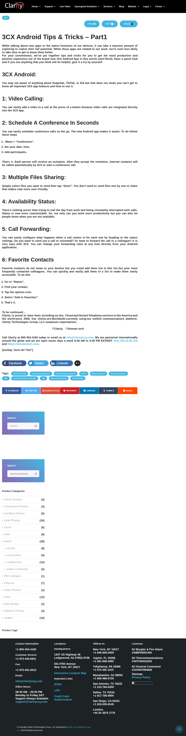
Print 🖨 (91, 24)
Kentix (8, 541)
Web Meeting (77, 378)
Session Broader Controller (24, 378)
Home (35, 6)
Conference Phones (16, 506)
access (11, 548)
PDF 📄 (110, 24)
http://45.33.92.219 (126, 340)
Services (107, 6)
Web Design (11, 603)
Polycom (9, 582)
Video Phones (12, 589)
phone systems (98, 374)
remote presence (118, 374)
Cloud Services (13, 499)
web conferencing (59, 378)
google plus (52, 391)
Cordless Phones (14, 513)
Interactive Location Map (70, 673)
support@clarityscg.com (31, 701)
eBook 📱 (128, 24)
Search (36, 473)
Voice (7, 596)
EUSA (58, 684)
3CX (6, 18)
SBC (6, 378)
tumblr (110, 391)
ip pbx (83, 374)
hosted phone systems (66, 374)
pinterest (71, 391)
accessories (14, 555)
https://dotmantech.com (23, 343)
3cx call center (19, 374)
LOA (57, 690)
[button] (36, 6)
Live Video (65, 6)
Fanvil (7, 527)
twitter (32, 391)
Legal (146, 6)
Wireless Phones (14, 610)
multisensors (14, 562)
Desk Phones (12, 520)
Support (49, 6)
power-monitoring (17, 569)
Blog (121, 6)
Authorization (63, 699)
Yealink (8, 617)
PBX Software (12, 576)
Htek (7, 534)
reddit (129, 391)
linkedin (90, 391)
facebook (13, 391)
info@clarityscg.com (79, 337)
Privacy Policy (141, 677)
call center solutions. (41, 374)
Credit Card (61, 696)
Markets (132, 6)
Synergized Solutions (86, 6)
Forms (158, 6)
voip (43, 378)
